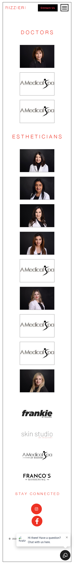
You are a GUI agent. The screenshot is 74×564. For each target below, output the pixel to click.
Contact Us (48, 7)
